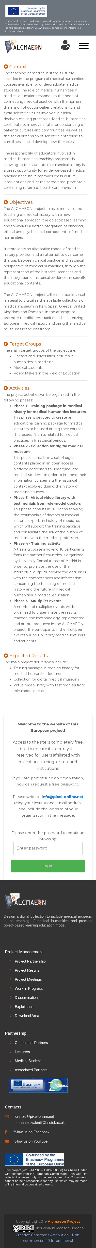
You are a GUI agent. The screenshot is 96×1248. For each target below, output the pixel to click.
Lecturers (22, 1052)
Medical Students (29, 1061)
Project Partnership (30, 961)
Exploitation (24, 1006)
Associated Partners (31, 1070)
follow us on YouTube (31, 1141)
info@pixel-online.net (62, 796)
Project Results (27, 970)
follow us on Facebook (31, 1132)
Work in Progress (29, 988)
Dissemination (26, 997)
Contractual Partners (31, 1043)
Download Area (27, 1016)
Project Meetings (28, 979)
